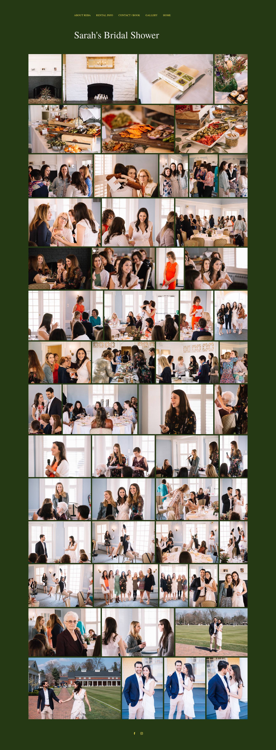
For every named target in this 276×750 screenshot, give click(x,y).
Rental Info (104, 15)
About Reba (82, 15)
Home (167, 15)
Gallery (152, 15)
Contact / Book (129, 15)
